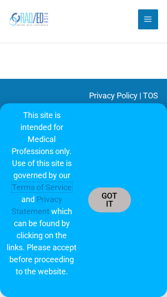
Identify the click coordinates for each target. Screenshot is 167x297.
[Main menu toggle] (148, 19)
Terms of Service (42, 187)
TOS (150, 95)
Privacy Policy (113, 95)
